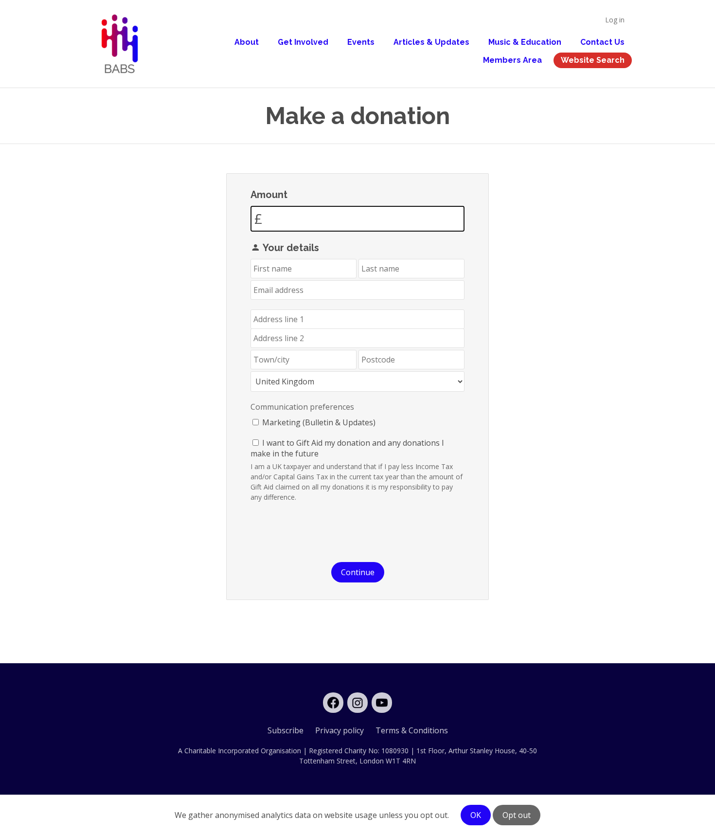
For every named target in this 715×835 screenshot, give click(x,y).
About (246, 42)
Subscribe (286, 730)
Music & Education (524, 42)
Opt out (516, 815)
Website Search (593, 60)
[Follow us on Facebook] (333, 702)
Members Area (512, 60)
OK (475, 815)
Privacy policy (339, 730)
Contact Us (602, 42)
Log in (615, 19)
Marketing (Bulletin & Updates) (318, 422)
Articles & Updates (431, 42)
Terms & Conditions (411, 730)
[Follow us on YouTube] (382, 702)
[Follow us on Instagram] (357, 702)
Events (361, 42)
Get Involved (303, 42)
